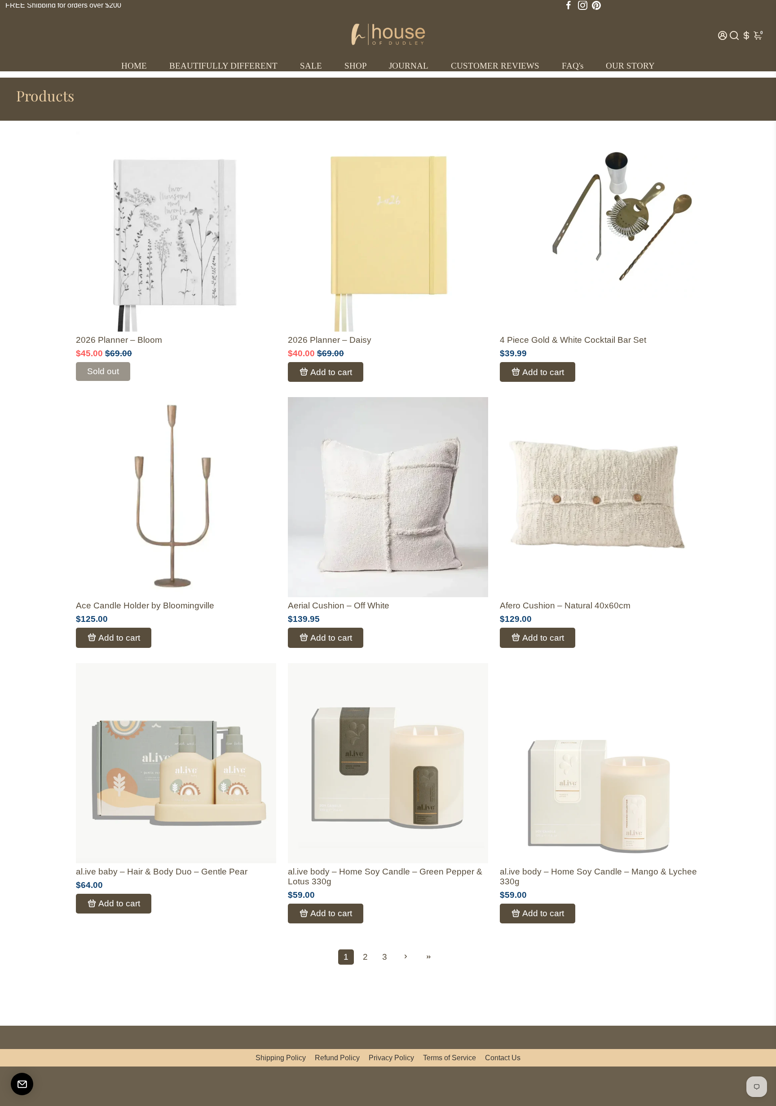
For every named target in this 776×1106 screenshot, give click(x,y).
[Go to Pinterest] (596, 5)
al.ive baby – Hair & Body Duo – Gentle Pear (161, 871)
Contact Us (502, 1058)
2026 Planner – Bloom (119, 340)
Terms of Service (449, 1058)
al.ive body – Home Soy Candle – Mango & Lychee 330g (598, 876)
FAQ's (572, 65)
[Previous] (92, 229)
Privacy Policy (391, 1058)
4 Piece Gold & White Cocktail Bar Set (573, 340)
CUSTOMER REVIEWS (495, 65)
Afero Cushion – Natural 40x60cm (565, 605)
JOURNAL (408, 65)
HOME (134, 65)
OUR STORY (630, 65)
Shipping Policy (281, 1058)
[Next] (260, 229)
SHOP (355, 65)
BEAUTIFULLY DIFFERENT (223, 65)
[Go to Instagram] (582, 5)
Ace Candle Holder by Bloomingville (145, 605)
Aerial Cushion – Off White (338, 605)
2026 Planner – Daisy (329, 340)
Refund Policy (337, 1058)
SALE (311, 65)
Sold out (103, 371)
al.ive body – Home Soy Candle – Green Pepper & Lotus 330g (385, 876)
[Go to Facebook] (568, 5)
